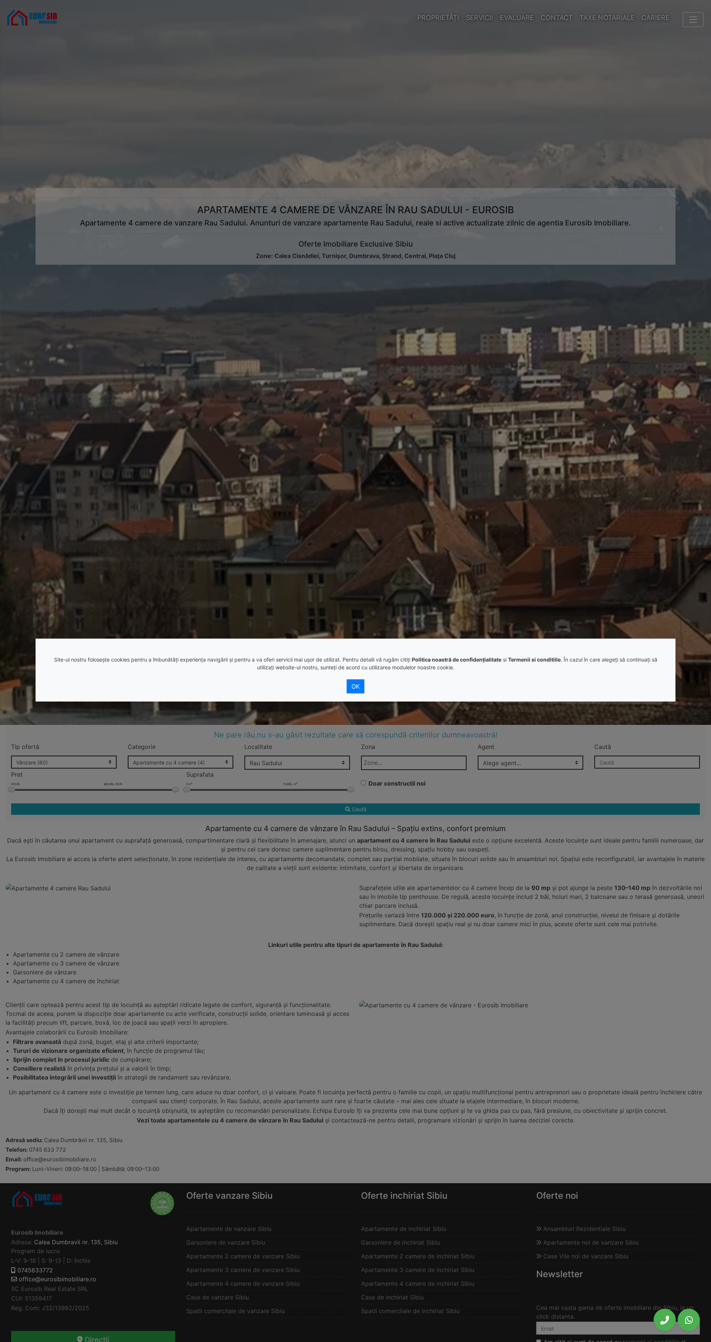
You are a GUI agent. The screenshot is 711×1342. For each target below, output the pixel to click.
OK (355, 686)
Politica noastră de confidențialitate (456, 659)
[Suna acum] (665, 1320)
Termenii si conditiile (534, 659)
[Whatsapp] (689, 1320)
